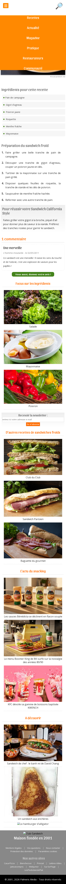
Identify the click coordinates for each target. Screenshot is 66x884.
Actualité (33, 28)
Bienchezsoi (25, 863)
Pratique (33, 48)
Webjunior (34, 866)
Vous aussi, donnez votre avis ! (33, 274)
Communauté (33, 68)
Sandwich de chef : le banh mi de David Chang (33, 763)
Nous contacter (53, 848)
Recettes (33, 17)
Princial (40, 863)
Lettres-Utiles (55, 863)
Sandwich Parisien (33, 519)
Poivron (33, 406)
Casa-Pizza (9, 863)
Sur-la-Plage (50, 866)
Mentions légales (14, 848)
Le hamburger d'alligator (34, 824)
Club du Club (33, 477)
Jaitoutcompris (16, 866)
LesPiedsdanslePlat (34, 870)
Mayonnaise (33, 366)
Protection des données (21, 851)
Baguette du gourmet (33, 561)
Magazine (33, 38)
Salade (33, 326)
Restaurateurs (33, 58)
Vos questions (34, 848)
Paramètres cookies (47, 851)
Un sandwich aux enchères (33, 819)
